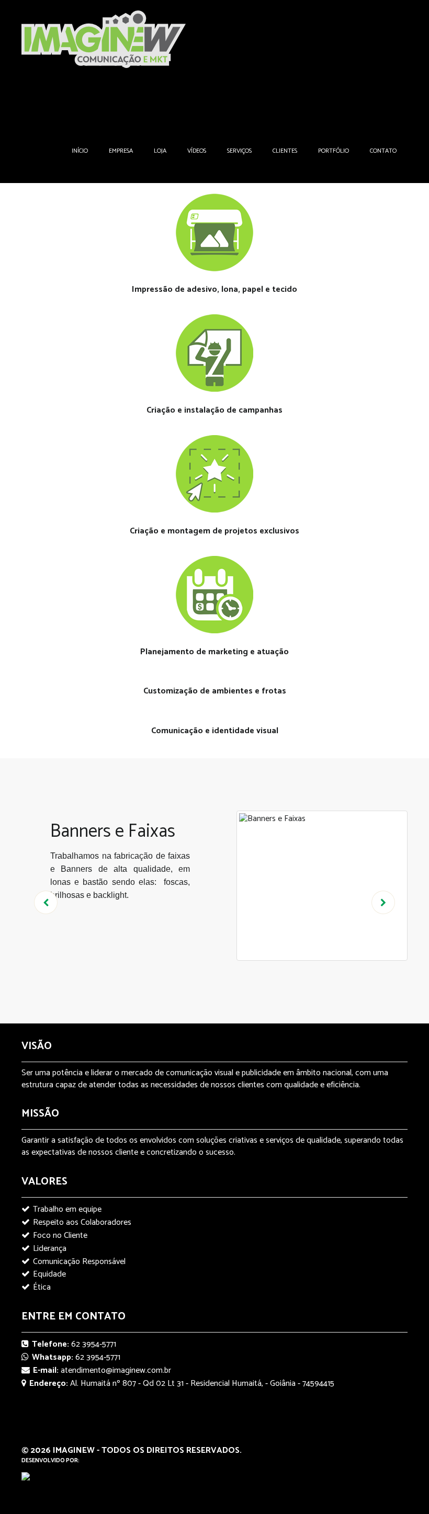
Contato (383, 151)
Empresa (121, 151)
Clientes (285, 151)
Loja (160, 151)
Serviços (239, 151)
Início (80, 151)
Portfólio (333, 151)
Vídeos (196, 151)
